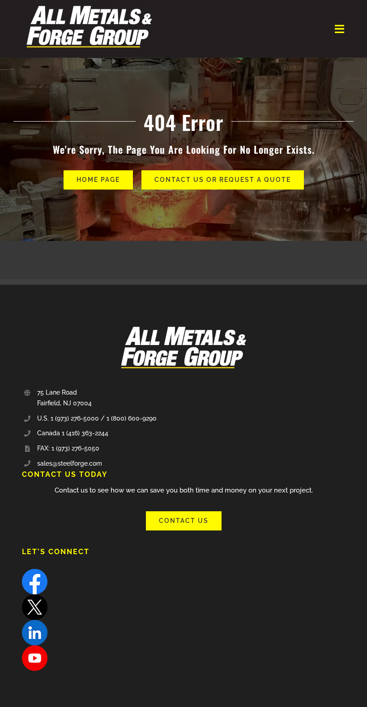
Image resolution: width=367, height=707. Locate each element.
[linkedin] (34, 623)
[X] (34, 597)
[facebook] (34, 572)
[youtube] (34, 648)
